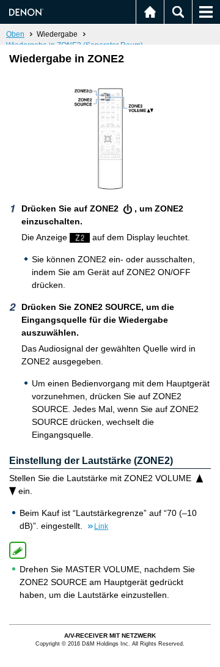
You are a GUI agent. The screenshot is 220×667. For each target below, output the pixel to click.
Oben (15, 34)
